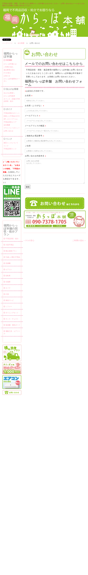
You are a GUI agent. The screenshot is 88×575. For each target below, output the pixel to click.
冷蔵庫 (8, 282)
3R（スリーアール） (11, 119)
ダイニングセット (12, 312)
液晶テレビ (10, 300)
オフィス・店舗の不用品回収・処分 (12, 100)
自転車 (8, 275)
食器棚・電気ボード (13, 325)
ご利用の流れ (8, 67)
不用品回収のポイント (12, 113)
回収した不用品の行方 (12, 116)
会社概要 (21, 43)
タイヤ (8, 288)
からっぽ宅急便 (9, 96)
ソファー (9, 306)
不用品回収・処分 (12, 238)
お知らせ (7, 76)
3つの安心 (7, 73)
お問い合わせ (8, 131)
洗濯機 (8, 263)
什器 (7, 294)
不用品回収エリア (10, 122)
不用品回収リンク (10, 148)
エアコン (9, 269)
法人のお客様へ (9, 93)
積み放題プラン (11, 251)
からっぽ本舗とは (10, 64)
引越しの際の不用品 (13, 257)
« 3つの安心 (29, 240)
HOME (9, 60)
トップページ (7, 43)
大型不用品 (10, 244)
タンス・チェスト (12, 319)
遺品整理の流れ (9, 70)
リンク (6, 145)
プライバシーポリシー (12, 128)
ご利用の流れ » (79, 240)
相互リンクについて (11, 143)
